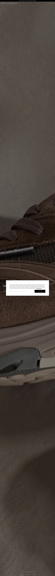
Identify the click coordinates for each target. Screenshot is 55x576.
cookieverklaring (39, 288)
